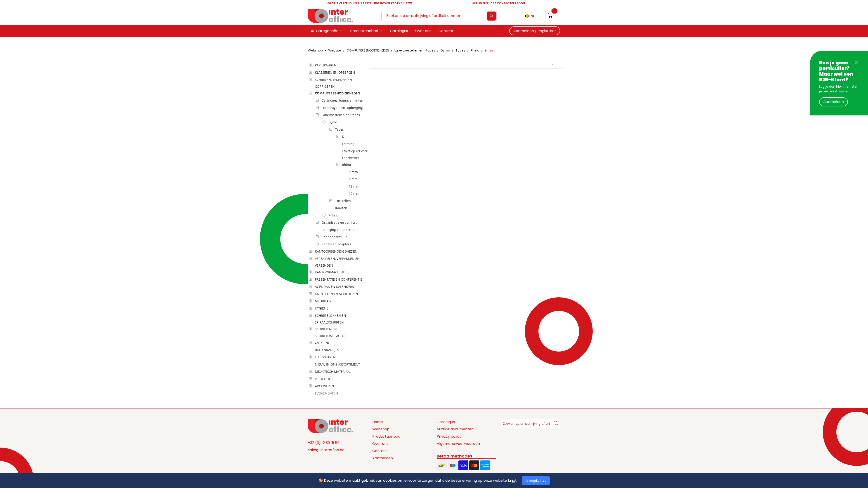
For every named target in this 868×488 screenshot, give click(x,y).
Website (334, 50)
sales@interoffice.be (326, 450)
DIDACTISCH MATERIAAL (333, 371)
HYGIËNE (321, 308)
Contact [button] (446, 30)
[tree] (337, 229)
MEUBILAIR (323, 301)
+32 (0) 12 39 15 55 (324, 442)
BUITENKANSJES (327, 350)
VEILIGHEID (323, 379)
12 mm (354, 186)
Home (377, 422)
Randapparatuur (334, 237)
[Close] (856, 62)
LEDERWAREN (325, 357)
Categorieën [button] (327, 30)
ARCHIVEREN (324, 386)
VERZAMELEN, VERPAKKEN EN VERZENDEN (337, 261)
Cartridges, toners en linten (342, 100)
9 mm (489, 50)
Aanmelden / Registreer (534, 30)
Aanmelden (833, 101)
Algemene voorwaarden (458, 443)
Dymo (445, 50)
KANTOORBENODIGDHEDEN (336, 251)
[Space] (330, 425)
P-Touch (334, 215)
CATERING (322, 342)
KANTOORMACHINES (331, 272)
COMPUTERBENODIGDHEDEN (368, 50)
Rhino (475, 50)
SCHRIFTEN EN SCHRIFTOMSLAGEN (330, 332)
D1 (344, 136)
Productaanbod (386, 436)
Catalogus (446, 422)
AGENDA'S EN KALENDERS (334, 286)
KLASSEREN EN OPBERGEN (335, 72)
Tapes (460, 50)
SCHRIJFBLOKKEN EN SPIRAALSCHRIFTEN (330, 318)
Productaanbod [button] (364, 30)
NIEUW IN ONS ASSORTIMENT (337, 364)
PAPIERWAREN (326, 65)
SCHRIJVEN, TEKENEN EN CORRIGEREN (333, 83)
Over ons (380, 443)
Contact (379, 450)
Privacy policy (449, 436)
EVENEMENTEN (326, 393)
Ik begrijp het (536, 480)
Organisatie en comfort (339, 222)
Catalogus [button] (399, 30)
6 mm (353, 179)
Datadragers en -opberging (342, 108)
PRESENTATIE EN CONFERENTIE (338, 279)
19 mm (354, 193)
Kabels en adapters (336, 244)
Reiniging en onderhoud (340, 230)
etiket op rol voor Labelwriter (355, 154)
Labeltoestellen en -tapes (414, 50)
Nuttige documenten (455, 429)
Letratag (348, 144)
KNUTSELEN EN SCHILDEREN (336, 294)
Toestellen (343, 201)
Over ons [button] (423, 30)
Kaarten (341, 208)
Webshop (315, 50)
